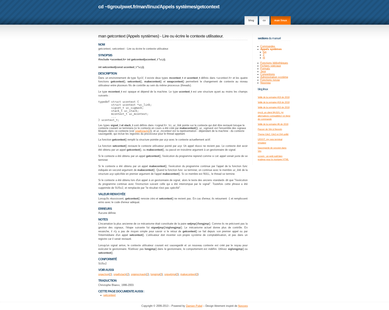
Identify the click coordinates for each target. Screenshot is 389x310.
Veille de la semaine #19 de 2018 (274, 97)
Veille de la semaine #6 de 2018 (273, 124)
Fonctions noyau (270, 80)
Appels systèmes (177, 6)
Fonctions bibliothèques (274, 63)
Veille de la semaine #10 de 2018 (274, 107)
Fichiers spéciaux (270, 65)
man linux (280, 20)
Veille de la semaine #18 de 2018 (274, 102)
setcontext (109, 295)
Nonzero (243, 306)
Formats (265, 68)
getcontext (208, 6)
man (141, 6)
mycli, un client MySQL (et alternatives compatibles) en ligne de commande (274, 115)
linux (153, 6)
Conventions (267, 74)
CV (264, 20)
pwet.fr (128, 6)
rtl (264, 57)
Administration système (274, 77)
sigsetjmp (170, 274)
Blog (251, 20)
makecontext (188, 274)
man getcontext (111, 36)
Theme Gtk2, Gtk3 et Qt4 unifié (273, 134)
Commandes (267, 46)
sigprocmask (138, 274)
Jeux (263, 71)
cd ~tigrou (109, 6)
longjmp (155, 274)
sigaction (103, 274)
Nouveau (265, 82)
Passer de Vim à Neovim (270, 129)
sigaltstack (141, 131)
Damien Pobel (194, 306)
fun (264, 52)
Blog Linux (263, 89)
